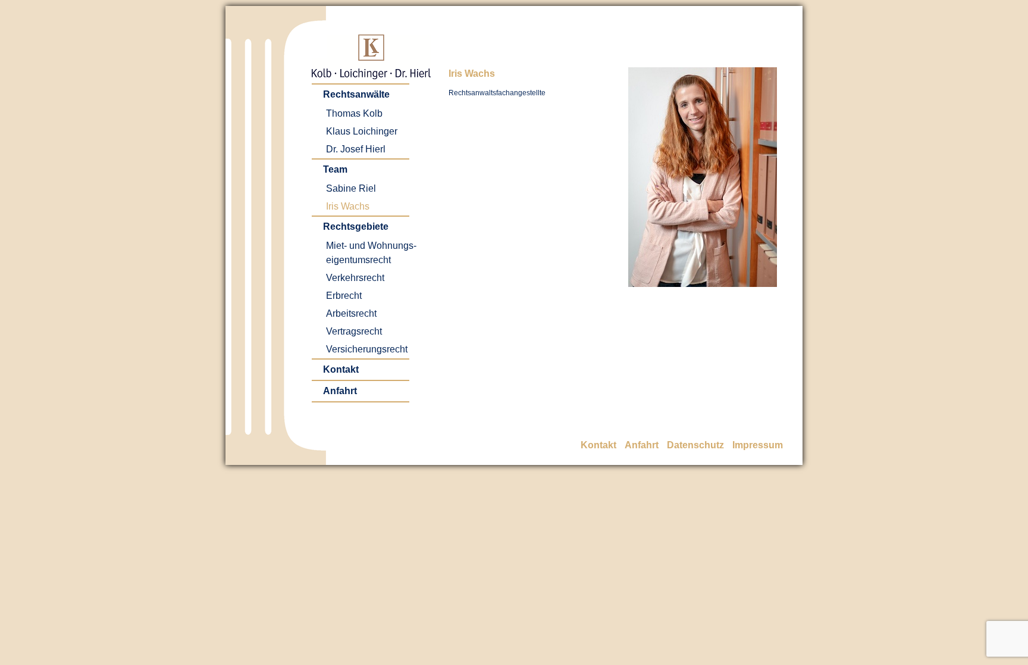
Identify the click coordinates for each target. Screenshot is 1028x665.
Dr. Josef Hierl (356, 149)
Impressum (757, 445)
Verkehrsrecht (355, 278)
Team (335, 169)
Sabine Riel (351, 188)
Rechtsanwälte (356, 94)
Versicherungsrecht (367, 349)
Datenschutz (695, 445)
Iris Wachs (347, 206)
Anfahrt (340, 391)
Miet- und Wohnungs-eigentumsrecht (371, 253)
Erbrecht (344, 296)
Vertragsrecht (354, 331)
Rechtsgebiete (355, 226)
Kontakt (341, 369)
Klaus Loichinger (361, 131)
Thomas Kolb (354, 113)
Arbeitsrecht (351, 313)
